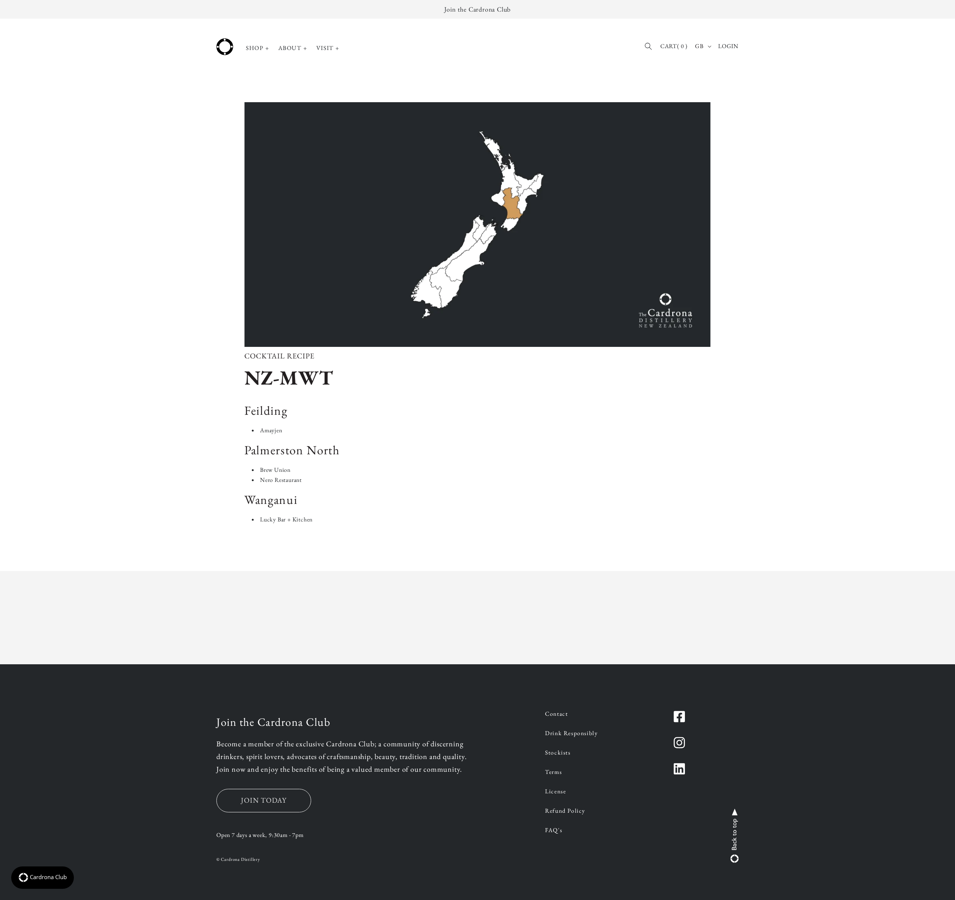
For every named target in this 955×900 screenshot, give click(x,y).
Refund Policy (565, 811)
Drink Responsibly (571, 733)
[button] (257, 48)
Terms (553, 772)
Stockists (557, 753)
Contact (556, 714)
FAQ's (553, 830)
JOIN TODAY (263, 800)
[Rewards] (42, 877)
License (555, 791)
